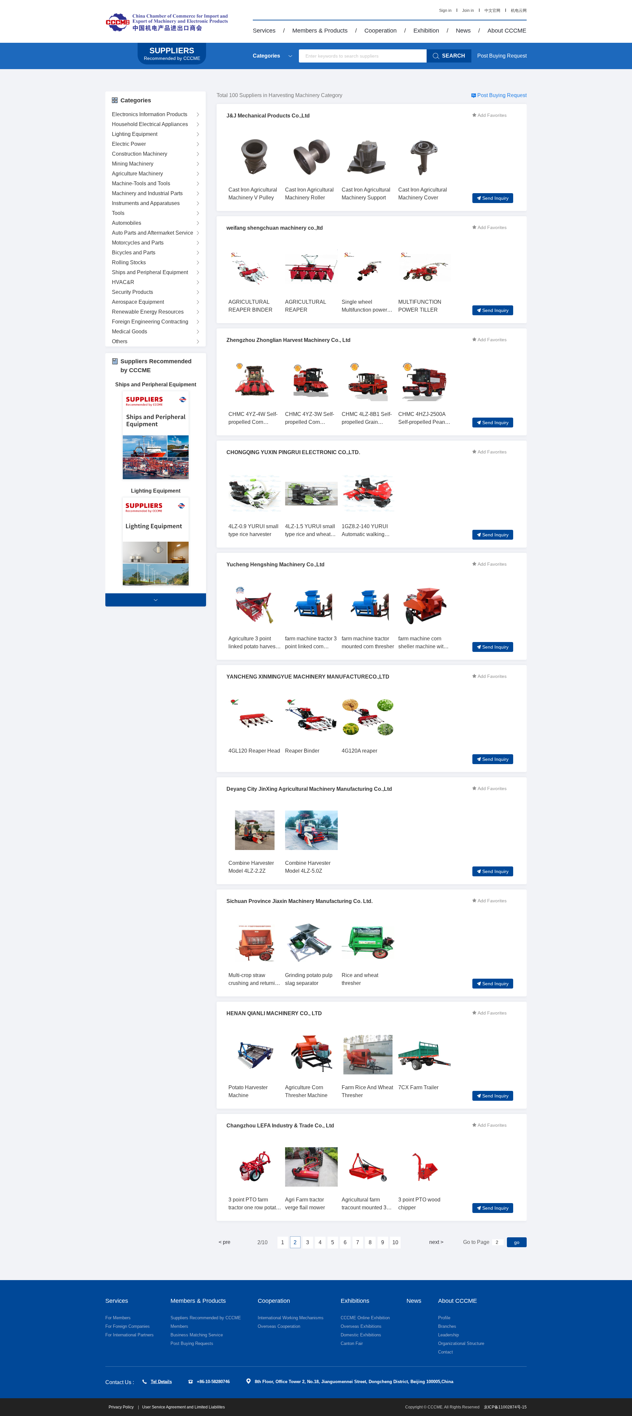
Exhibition (426, 30)
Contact (445, 1352)
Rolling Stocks (129, 262)
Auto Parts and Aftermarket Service (152, 233)
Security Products (132, 292)
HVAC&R (123, 282)
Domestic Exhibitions (361, 1334)
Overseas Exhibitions (361, 1326)
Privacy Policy (122, 1407)
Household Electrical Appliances (150, 124)
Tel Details (161, 1381)
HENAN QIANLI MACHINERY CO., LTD (274, 1013)
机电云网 (519, 10)
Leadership (448, 1334)
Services (264, 30)
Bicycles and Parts (133, 252)
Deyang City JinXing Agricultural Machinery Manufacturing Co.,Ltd (309, 789)
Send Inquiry (495, 198)
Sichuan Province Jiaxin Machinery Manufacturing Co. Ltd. (299, 901)
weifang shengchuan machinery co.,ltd (274, 228)
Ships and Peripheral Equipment (150, 272)
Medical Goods (129, 331)
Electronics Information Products (149, 114)
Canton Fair (352, 1343)
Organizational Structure (461, 1343)
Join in (468, 10)
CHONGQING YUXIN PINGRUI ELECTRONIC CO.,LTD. (293, 452)
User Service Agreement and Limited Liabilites (183, 1407)
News (463, 30)
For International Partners (129, 1334)
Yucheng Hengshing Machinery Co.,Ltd (275, 564)
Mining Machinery (132, 164)
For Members (118, 1317)
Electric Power (129, 144)
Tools (118, 213)
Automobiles (126, 223)
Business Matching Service (197, 1334)
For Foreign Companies (127, 1326)
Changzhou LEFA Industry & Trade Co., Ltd (280, 1125)
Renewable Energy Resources (148, 312)
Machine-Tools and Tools (141, 183)
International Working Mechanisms (291, 1317)
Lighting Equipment (134, 134)
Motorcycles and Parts (138, 242)
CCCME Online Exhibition (365, 1317)
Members (179, 1326)
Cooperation (380, 30)
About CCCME (506, 30)
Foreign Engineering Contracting (150, 321)
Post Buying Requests (192, 1343)
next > (436, 1242)
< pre (224, 1242)
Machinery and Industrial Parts (147, 193)
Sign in (445, 10)
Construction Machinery (139, 154)
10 (395, 1242)
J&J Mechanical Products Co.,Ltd (268, 115)
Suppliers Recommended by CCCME (206, 1317)
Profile (444, 1317)
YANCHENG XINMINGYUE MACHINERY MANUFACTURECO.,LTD (307, 677)
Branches (447, 1326)
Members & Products (320, 30)
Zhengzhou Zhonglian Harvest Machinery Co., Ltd (288, 340)
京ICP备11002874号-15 (505, 1407)
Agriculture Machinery (137, 173)
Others (119, 341)
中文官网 (492, 10)
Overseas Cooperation (279, 1326)
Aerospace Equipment (138, 302)
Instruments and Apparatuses (146, 203)
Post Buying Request (502, 56)
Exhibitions (355, 1301)
